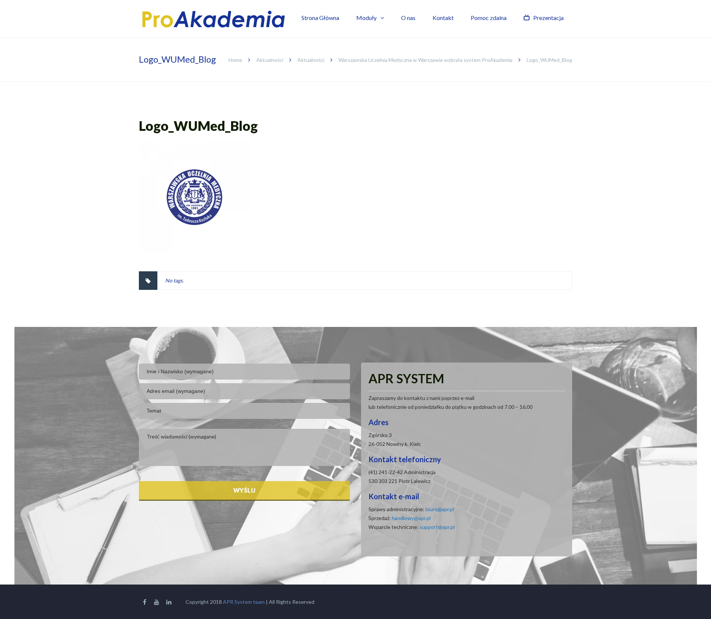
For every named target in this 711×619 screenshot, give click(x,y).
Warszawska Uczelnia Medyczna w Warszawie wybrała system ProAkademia (425, 60)
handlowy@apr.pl (411, 518)
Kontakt (443, 17)
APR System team (244, 602)
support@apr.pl (437, 527)
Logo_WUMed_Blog (198, 125)
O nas (408, 17)
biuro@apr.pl (439, 509)
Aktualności (269, 60)
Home (235, 60)
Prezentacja (548, 17)
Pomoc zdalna (489, 17)
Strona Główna (320, 17)
